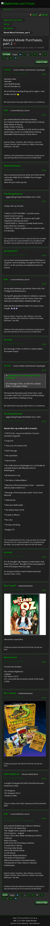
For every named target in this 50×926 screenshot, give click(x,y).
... (28, 54)
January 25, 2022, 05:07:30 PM (14, 201)
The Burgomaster (13, 193)
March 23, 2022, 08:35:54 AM (13, 697)
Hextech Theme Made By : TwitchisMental (25, 923)
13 (4, 58)
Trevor (7, 69)
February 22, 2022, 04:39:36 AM (14, 370)
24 (11, 58)
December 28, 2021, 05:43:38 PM (15, 114)
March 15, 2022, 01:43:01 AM (13, 556)
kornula (8, 339)
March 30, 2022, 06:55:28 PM (13, 818)
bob (6, 110)
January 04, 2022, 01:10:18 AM (14, 170)
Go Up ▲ (34, 918)
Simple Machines (31, 921)
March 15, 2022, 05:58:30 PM (13, 590)
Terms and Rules (23, 918)
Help (14, 918)
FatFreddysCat (11, 774)
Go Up (5, 895)
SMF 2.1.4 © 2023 (19, 921)
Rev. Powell (10, 585)
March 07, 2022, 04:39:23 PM (13, 421)
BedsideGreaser (12, 165)
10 (35, 54)
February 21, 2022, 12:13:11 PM (14, 283)
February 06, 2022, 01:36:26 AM (14, 255)
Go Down (6, 55)
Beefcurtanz (10, 657)
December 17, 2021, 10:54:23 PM (15, 74)
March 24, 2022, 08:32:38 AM (13, 778)
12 (45, 54)
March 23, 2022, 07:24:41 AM (13, 661)
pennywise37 (11, 250)
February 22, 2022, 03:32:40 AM (14, 344)
